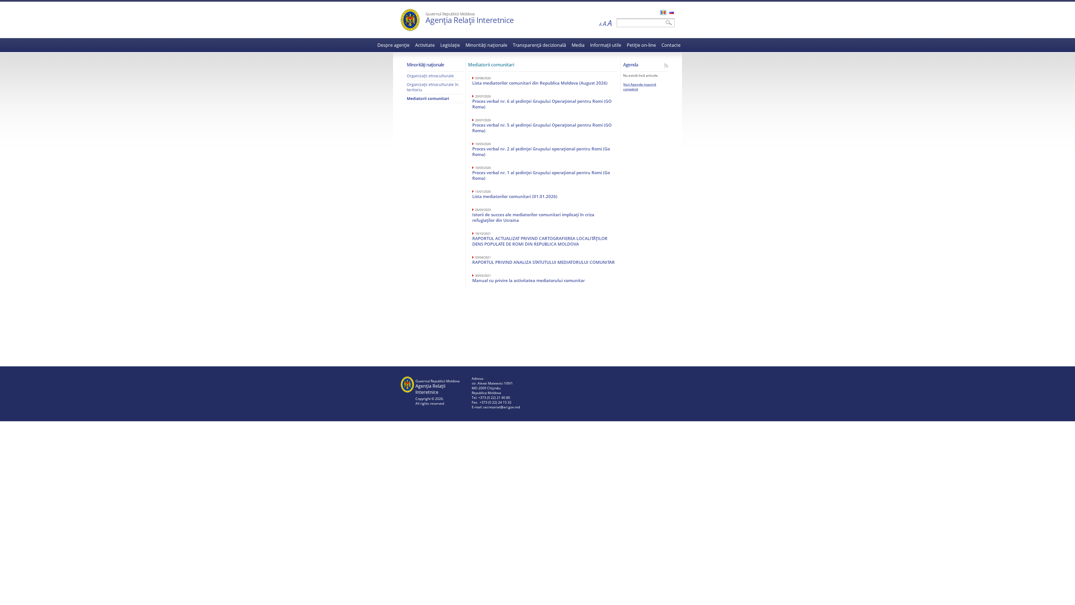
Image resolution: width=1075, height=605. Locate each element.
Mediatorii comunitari (428, 98)
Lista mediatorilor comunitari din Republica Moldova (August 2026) (539, 83)
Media (578, 45)
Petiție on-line (641, 45)
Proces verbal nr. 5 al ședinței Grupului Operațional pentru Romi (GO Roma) (542, 127)
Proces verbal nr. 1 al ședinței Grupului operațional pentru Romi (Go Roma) (541, 175)
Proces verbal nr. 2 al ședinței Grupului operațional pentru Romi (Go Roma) (541, 151)
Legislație (450, 45)
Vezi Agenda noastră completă (639, 87)
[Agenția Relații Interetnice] (410, 29)
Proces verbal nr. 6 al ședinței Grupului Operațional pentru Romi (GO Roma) (542, 104)
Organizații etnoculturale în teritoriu (433, 87)
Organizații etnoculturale (430, 75)
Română (663, 12)
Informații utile (605, 45)
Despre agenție (393, 45)
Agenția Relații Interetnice (470, 20)
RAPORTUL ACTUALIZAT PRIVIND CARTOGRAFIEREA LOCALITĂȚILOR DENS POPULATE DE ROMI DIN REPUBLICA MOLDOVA (539, 241)
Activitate (425, 45)
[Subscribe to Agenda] (666, 65)
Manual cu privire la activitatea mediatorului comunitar (528, 280)
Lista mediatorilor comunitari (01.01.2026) (514, 196)
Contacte (671, 45)
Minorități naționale (486, 45)
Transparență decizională (539, 45)
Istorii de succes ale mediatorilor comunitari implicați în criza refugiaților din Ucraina (533, 217)
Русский (671, 12)
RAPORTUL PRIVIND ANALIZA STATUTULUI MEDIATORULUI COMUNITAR (543, 262)
